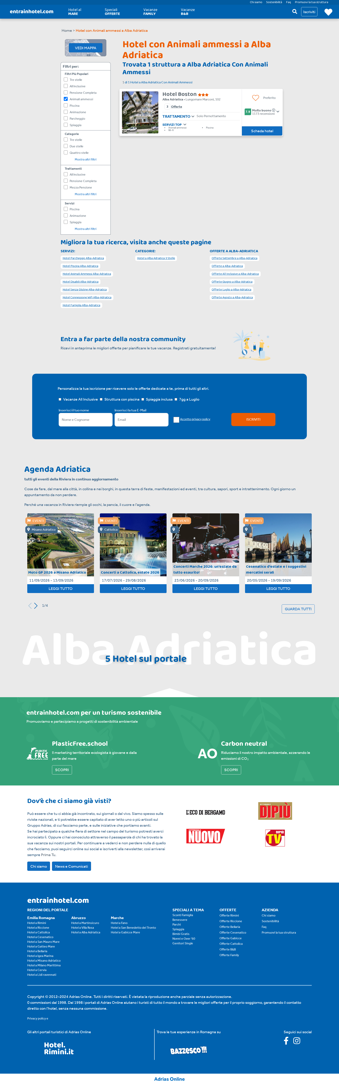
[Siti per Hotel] (169, 1078)
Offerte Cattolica (231, 944)
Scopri (62, 769)
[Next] (154, 112)
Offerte (176, 106)
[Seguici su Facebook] (288, 1042)
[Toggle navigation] (193, 116)
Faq (264, 927)
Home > (68, 30)
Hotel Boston (180, 94)
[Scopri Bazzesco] (188, 1050)
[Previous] (126, 112)
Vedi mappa (85, 48)
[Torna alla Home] (32, 11)
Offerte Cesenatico (233, 932)
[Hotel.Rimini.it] (59, 1053)
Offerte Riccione (231, 921)
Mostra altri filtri (86, 159)
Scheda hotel (262, 130)
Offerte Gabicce (231, 938)
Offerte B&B (228, 949)
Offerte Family (229, 955)
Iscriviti (253, 419)
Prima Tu (48, 854)
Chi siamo (38, 866)
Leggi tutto (61, 588)
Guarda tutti (298, 609)
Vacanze (150, 12)
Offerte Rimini (229, 915)
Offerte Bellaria (230, 927)
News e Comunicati (71, 866)
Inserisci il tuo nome (74, 410)
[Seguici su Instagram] (298, 1042)
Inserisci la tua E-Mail (130, 410)
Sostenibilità (270, 921)
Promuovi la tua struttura (279, 932)
